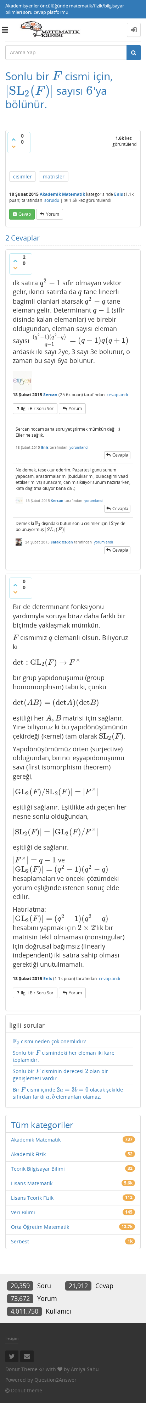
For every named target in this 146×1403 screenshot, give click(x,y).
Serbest (20, 1241)
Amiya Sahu (85, 1369)
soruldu (51, 200)
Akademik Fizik (28, 1154)
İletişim (11, 1338)
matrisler (53, 176)
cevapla (120, 455)
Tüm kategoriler (42, 1125)
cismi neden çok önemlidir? (49, 1041)
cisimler (22, 176)
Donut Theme (21, 1369)
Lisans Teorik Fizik (32, 1197)
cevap (24, 214)
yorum (52, 214)
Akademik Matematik (62, 194)
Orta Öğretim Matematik (40, 1227)
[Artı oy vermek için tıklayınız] (13, 139)
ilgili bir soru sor (37, 408)
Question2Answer (55, 1379)
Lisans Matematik (31, 1183)
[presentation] (57, 76)
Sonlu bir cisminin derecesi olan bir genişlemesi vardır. (60, 1075)
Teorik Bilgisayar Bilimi (38, 1168)
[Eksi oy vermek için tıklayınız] (13, 146)
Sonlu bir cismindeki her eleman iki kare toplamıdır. (63, 1056)
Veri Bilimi (23, 1212)
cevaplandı (117, 395)
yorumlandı (79, 447)
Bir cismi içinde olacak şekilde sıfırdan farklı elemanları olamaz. (68, 1093)
